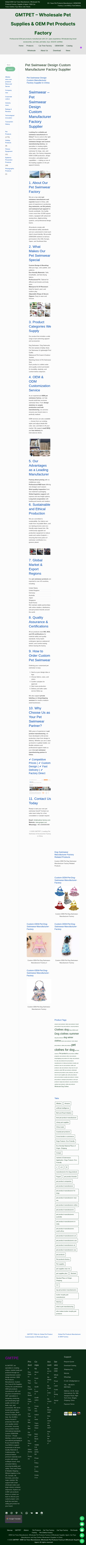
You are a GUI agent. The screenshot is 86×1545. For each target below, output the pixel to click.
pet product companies (63, 1181)
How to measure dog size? (49, 1422)
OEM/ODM (59, 46)
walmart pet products (60, 1084)
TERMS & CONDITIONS (37, 1449)
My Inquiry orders (49, 1390)
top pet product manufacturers (66, 1290)
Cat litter (29, 1421)
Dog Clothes (29, 1374)
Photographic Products (9, 170)
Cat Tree (29, 1409)
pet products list (63, 1060)
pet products (60, 1254)
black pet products (70, 1024)
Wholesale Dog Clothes (62, 1086)
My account (49, 1371)
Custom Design (56, 1393)
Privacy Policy (37, 1460)
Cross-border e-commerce (65, 1136)
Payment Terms (69, 1404)
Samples (56, 1402)
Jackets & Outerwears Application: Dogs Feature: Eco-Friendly (66, 1160)
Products (29, 46)
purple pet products (69, 1077)
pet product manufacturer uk (65, 1245)
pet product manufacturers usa (66, 1240)
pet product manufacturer (64, 1186)
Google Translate (15, 1519)
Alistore (26, 1530)
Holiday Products (8, 141)
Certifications (36, 1400)
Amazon (67, 1103)
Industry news (8, 104)
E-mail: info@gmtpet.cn (71, 1381)
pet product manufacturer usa (66, 1250)
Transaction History (9, 123)
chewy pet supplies (62, 1122)
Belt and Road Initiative (64, 1113)
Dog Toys (29, 1382)
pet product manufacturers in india (65, 1223)
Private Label (56, 1383)
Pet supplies (60, 1264)
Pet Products (8, 133)
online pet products (66, 1045)
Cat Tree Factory (45, 46)
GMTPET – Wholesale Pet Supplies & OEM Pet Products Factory (43, 24)
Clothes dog (62, 1029)
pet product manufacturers (65, 1210)
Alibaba (58, 1103)
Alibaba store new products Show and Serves (8, 81)
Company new (8, 91)
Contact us (36, 1476)
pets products (69, 1072)
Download (57, 50)
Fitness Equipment (8, 150)
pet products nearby (71, 1063)
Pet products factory (63, 1259)
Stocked (73, 1273)
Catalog (69, 46)
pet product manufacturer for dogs (65, 1192)
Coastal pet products (63, 1132)
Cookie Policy (36, 1469)
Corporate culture (8, 98)
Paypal (58, 1176)
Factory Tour (36, 1380)
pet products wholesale (71, 1070)
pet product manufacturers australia (65, 1216)
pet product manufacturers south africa (65, 1230)
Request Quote (69, 1361)
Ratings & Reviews (8, 110)
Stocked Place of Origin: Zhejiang (64, 1279)
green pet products (66, 1041)
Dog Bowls (30, 1394)
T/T (57, 1285)
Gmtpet (58, 1153)
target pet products (64, 1081)
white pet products (70, 1084)
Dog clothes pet (73, 1030)
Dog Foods (30, 1388)
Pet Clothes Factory (46, 1532)
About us (36, 1373)
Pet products (63, 1053)
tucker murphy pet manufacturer (62, 1296)
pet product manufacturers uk (66, 1236)
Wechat (66, 1373)
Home (21, 46)
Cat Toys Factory (62, 1530)
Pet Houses (29, 1443)
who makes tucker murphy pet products (66, 1312)
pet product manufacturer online (67, 1205)
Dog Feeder (29, 1401)
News (68, 50)
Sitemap (9, 1530)
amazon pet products (60, 1024)
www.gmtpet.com (41, 822)
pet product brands (70, 1176)
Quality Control (36, 1390)
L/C (61, 1167)
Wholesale (31, 50)
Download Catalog (70, 1365)
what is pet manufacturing (64, 1306)
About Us (44, 50)
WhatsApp (67, 1377)
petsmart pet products (60, 1072)
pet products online (69, 1065)
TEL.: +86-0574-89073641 (69, 1386)
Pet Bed (29, 1427)
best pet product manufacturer (66, 1117)
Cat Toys (29, 1415)
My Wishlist (49, 1379)
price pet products (59, 1077)
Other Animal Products (30, 1454)
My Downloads (49, 1410)
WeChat (59, 1302)
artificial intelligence (62, 1108)
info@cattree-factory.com (42, 820)
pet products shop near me (69, 1067)
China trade (60, 1127)
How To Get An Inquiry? (49, 1437)
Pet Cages (29, 1435)
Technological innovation (9, 117)
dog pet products (59, 1037)
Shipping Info (68, 1369)
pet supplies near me (63, 1268)
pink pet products (72, 1074)
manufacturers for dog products (66, 1172)
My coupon (49, 1401)
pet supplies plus (63, 1074)
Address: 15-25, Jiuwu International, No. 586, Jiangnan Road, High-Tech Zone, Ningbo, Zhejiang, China (71, 1395)
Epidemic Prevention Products (8, 160)
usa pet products (74, 1081)
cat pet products (74, 1026)
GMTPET (18, 1530)
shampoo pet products (67, 1079)
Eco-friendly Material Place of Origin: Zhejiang (66, 1147)
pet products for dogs (66, 1058)
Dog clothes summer (67, 1033)
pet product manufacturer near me (66, 1199)
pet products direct (64, 1056)
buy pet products (65, 1026)
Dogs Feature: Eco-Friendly (65, 1141)
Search (10, 69)
